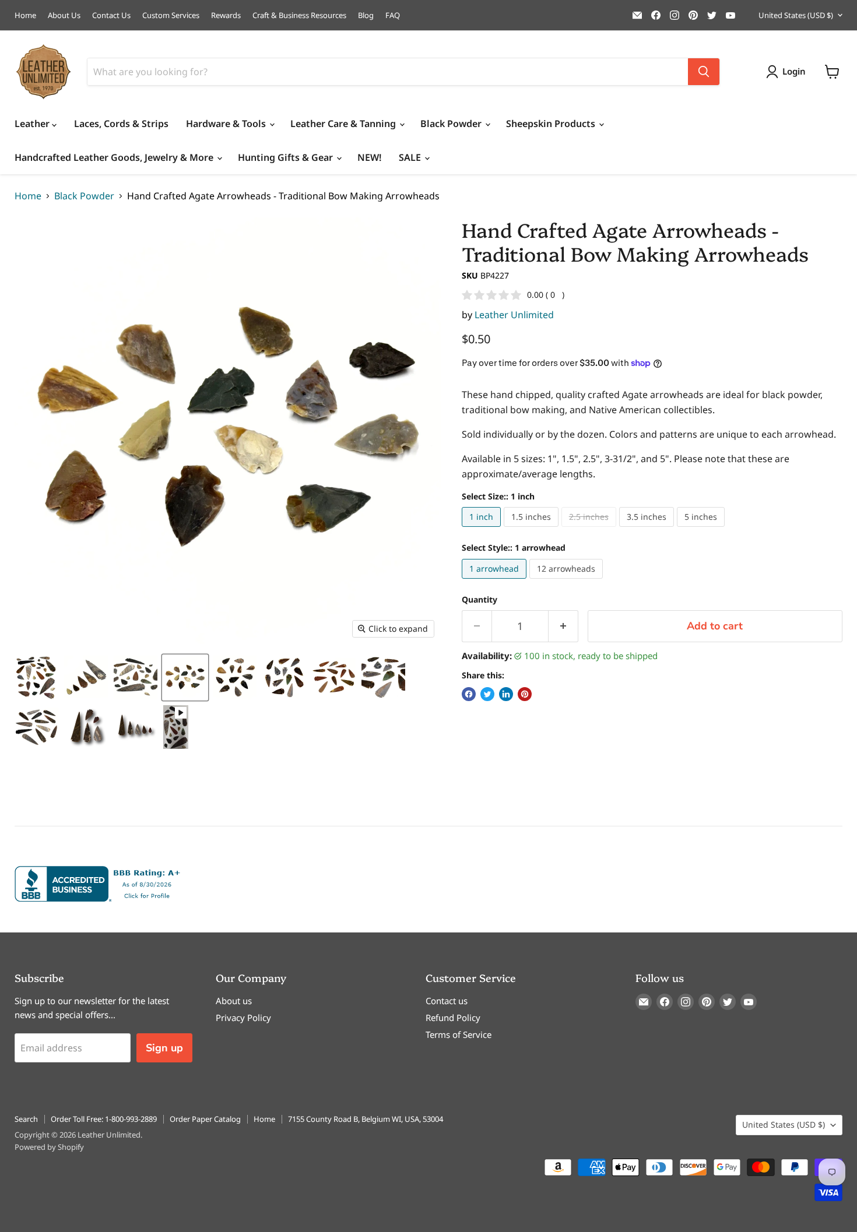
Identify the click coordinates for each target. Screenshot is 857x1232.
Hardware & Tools (227, 123)
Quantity (479, 599)
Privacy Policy (243, 1017)
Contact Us (111, 15)
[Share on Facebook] (469, 694)
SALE (411, 157)
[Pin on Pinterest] (525, 694)
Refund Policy (453, 1017)
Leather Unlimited (514, 314)
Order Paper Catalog (205, 1119)
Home (25, 15)
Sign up (164, 1048)
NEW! (369, 157)
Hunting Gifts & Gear (286, 157)
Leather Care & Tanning (344, 123)
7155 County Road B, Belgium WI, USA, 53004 (365, 1119)
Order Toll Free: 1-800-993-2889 (104, 1119)
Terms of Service (458, 1034)
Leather (33, 123)
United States (795, 15)
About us (234, 1000)
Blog (366, 15)
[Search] (703, 71)
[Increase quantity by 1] (563, 626)
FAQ (392, 15)
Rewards (226, 15)
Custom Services (170, 15)
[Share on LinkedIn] (506, 694)
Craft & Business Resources (299, 15)
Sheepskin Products (552, 123)
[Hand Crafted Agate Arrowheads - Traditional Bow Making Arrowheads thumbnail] (36, 677)
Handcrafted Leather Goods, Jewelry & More (115, 157)
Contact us (447, 1000)
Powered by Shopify (49, 1147)
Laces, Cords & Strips (121, 123)
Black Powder (452, 123)
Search (26, 1119)
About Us (64, 15)
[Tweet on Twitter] (487, 694)
